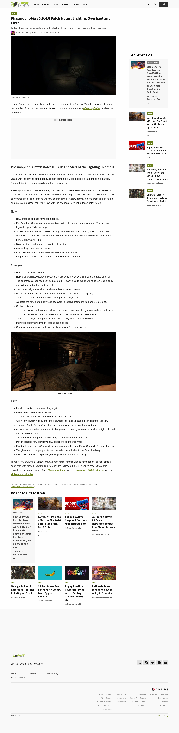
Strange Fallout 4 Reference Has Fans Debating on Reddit (22, 590)
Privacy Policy (52, 674)
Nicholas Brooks (18, 597)
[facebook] (159, 662)
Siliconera (121, 698)
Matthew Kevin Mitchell (102, 597)
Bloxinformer (162, 705)
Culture (64, 4)
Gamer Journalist (104, 701)
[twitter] (152, 662)
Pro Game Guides (105, 694)
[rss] (139, 662)
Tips (56, 4)
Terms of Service (35, 674)
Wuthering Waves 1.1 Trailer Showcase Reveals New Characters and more (104, 523)
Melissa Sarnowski (73, 528)
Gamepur (142, 694)
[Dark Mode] (155, 4)
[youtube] (165, 662)
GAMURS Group (163, 716)
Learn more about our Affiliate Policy (23, 486)
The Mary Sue (162, 701)
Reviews (46, 4)
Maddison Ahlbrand (100, 535)
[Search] (148, 4)
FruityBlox (142, 705)
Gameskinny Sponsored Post (20, 553)
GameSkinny (120, 701)
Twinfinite (121, 694)
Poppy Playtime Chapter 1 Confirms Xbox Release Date (76, 520)
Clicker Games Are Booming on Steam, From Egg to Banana (49, 591)
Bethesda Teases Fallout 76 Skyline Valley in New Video (103, 590)
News (36, 4)
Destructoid (163, 698)
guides (56, 470)
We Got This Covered (138, 698)
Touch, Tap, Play (105, 705)
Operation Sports (139, 701)
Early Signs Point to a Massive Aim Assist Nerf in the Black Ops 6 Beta (49, 522)
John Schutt (43, 531)
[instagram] (146, 662)
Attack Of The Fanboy (159, 694)
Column (75, 4)
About (13, 674)
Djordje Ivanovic (45, 600)
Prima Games (106, 698)
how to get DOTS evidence (90, 470)
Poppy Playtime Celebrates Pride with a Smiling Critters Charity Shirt (74, 593)
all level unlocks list (22, 474)
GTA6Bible (107, 709)
